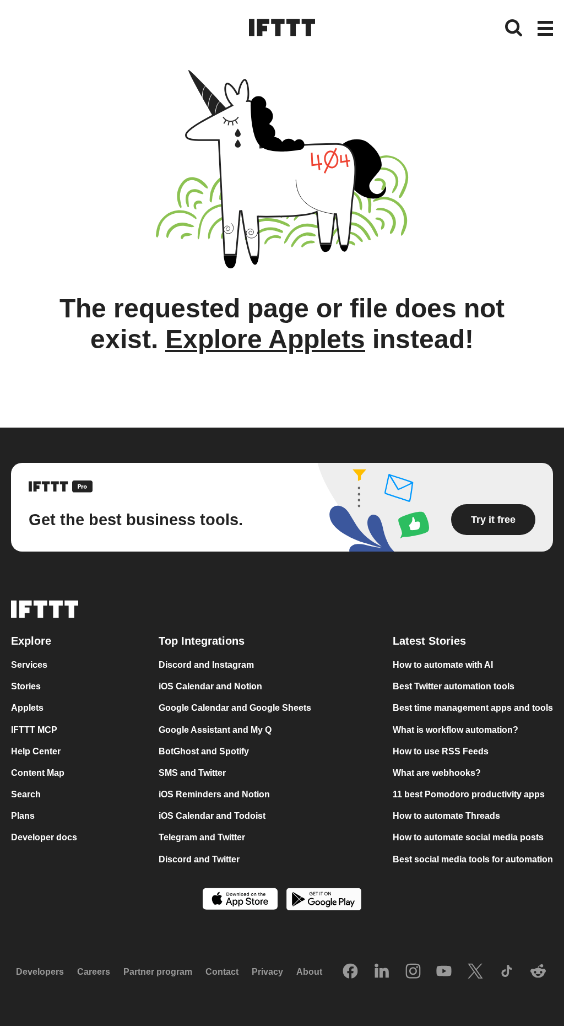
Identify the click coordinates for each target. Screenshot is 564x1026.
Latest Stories (429, 641)
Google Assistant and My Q (215, 730)
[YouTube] (444, 972)
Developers (40, 971)
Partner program (157, 971)
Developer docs (44, 837)
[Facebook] (350, 972)
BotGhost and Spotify (204, 751)
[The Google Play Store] (323, 901)
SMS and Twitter (192, 772)
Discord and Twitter (199, 859)
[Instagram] (413, 972)
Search (26, 794)
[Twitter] (475, 972)
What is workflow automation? (455, 730)
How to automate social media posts (468, 837)
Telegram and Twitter (202, 837)
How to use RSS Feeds (441, 751)
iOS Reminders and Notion (214, 794)
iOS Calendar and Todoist (212, 815)
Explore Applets (265, 339)
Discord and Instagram (206, 664)
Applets (27, 707)
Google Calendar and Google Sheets (235, 707)
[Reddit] (538, 972)
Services (29, 664)
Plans (23, 815)
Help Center (36, 751)
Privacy (267, 971)
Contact (221, 971)
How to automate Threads (446, 815)
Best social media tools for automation (473, 859)
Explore (31, 641)
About (309, 971)
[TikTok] (507, 972)
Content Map (37, 772)
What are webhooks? (437, 772)
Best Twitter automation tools (453, 686)
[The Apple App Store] (240, 900)
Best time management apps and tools (473, 707)
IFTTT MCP (34, 730)
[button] (545, 29)
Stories (26, 686)
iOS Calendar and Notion (210, 686)
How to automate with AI (443, 664)
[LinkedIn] (382, 972)
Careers (93, 971)
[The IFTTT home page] (282, 27)
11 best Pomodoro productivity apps (469, 794)
